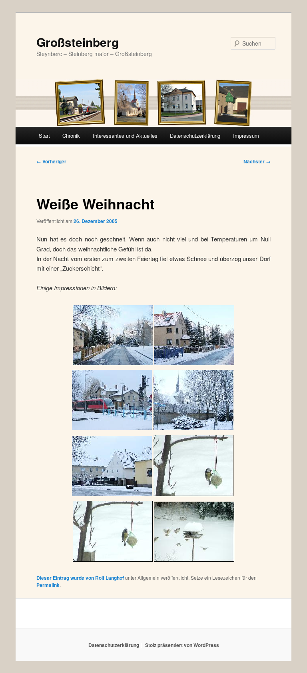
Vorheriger (51, 161)
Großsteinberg (77, 41)
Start (44, 135)
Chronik (71, 135)
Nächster (257, 161)
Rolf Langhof (109, 577)
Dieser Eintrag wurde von (65, 577)
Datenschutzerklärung (195, 135)
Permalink (48, 585)
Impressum (246, 135)
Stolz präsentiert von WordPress (182, 645)
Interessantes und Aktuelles (125, 135)
